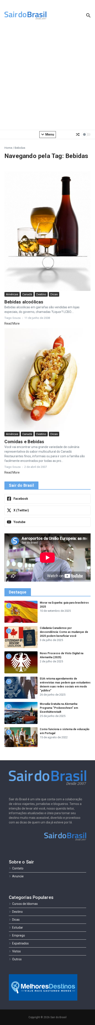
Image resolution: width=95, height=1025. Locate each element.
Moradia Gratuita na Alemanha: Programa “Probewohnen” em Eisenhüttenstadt (59, 707)
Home (8, 147)
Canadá (27, 294)
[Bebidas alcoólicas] (47, 231)
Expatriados (20, 943)
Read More (12, 323)
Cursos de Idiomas (25, 904)
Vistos (16, 951)
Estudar (17, 927)
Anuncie (18, 876)
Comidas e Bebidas (24, 441)
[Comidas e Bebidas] (47, 379)
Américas (12, 294)
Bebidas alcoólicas (24, 302)
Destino (41, 294)
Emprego (18, 935)
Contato (17, 868)
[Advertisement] (47, 78)
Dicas (54, 294)
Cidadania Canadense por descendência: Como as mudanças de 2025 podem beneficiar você (64, 631)
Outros (17, 959)
